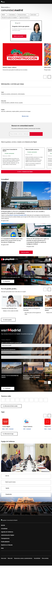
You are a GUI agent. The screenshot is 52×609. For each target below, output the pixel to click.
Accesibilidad (37, 558)
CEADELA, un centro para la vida (10, 277)
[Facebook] (3, 553)
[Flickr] (31, 553)
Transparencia (5, 538)
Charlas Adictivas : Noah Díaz (32, 277)
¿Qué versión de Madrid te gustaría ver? (11, 342)
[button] (19, 36)
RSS (2, 548)
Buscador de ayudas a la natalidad (9, 17)
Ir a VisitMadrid (6, 388)
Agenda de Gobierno (24, 17)
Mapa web (10, 558)
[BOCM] (49, 476)
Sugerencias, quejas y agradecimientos (23, 558)
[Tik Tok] (27, 553)
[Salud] (26, 91)
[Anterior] (45, 77)
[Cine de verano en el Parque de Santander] (33, 305)
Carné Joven (33, 14)
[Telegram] (35, 553)
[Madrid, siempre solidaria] (22, 57)
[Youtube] (15, 553)
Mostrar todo (25, 116)
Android (11, 429)
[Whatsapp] (23, 553)
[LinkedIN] (19, 553)
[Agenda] (49, 488)
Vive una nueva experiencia (8, 349)
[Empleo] (26, 109)
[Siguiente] (49, 77)
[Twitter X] (11, 553)
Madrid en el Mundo (7, 545)
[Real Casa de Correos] (49, 482)
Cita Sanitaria (12, 14)
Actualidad (4, 528)
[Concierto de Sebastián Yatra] (11, 303)
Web (3, 429)
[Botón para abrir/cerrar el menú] (50, 2)
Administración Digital (7, 535)
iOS (7, 429)
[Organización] (49, 494)
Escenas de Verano (22, 14)
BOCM (3, 14)
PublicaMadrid (5, 541)
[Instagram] (7, 553)
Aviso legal (3, 558)
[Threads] (39, 553)
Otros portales (45, 558)
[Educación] (26, 100)
